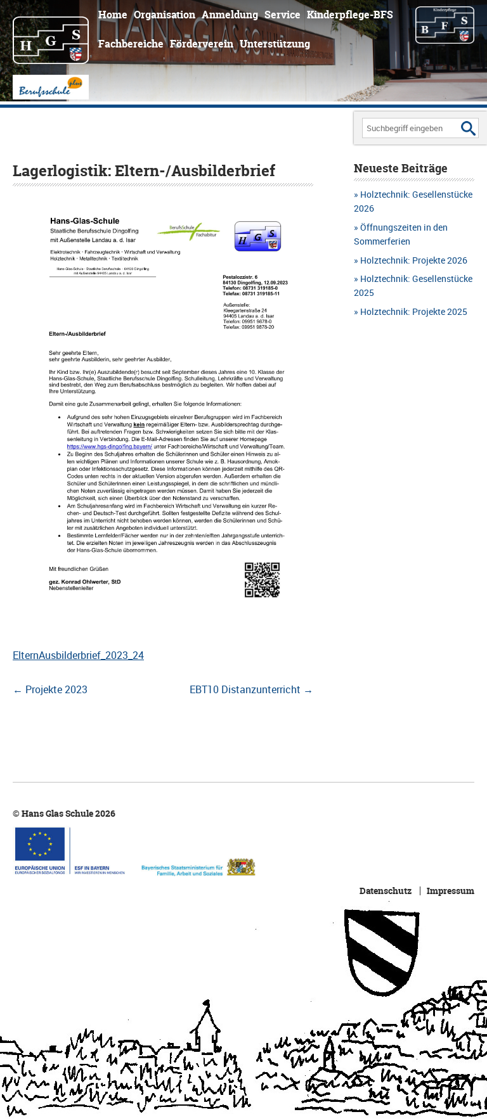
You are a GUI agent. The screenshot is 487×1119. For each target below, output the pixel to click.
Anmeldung (230, 15)
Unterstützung (275, 44)
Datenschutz (386, 890)
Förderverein (201, 44)
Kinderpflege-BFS (350, 15)
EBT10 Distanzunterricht (251, 689)
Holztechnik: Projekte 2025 (413, 311)
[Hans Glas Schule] (51, 34)
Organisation (164, 15)
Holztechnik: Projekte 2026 (413, 260)
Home (112, 15)
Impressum (450, 890)
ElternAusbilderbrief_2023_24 (78, 655)
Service (282, 15)
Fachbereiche (131, 44)
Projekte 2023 (50, 689)
